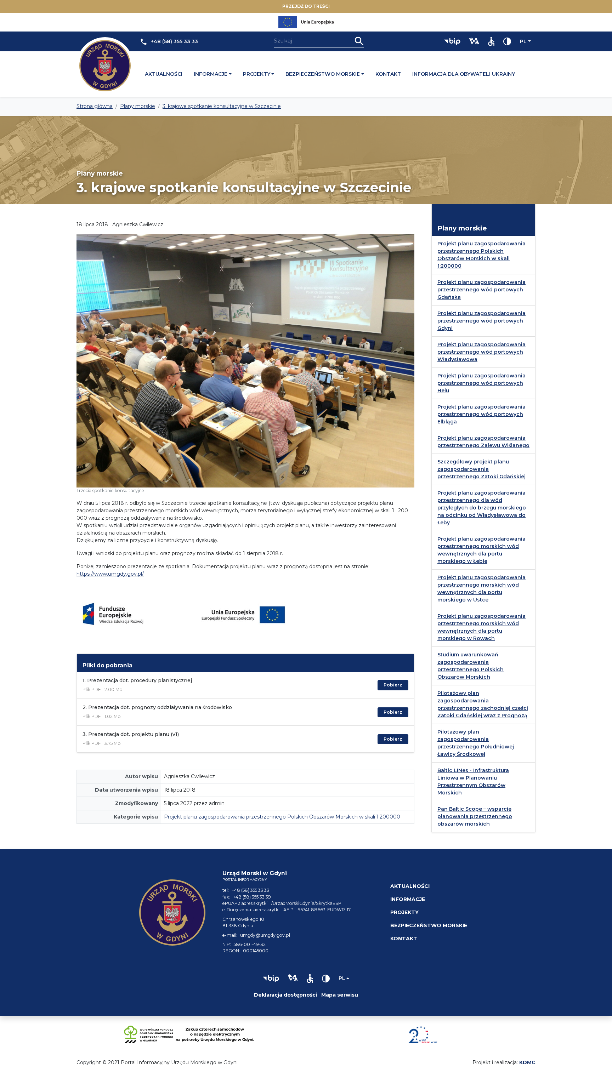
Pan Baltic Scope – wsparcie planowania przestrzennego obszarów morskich (474, 816)
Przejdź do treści (306, 6)
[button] (452, 41)
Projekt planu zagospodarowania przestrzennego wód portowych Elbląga (481, 414)
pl (523, 41)
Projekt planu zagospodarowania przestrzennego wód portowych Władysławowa (481, 352)
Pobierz (393, 685)
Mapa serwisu (339, 995)
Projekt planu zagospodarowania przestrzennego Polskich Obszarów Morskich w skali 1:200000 (282, 817)
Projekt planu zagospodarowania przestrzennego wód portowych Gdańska (481, 289)
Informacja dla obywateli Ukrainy (463, 74)
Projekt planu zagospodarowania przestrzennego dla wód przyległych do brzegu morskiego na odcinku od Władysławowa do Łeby (481, 508)
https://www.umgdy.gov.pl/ (110, 574)
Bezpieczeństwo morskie (322, 74)
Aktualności (163, 74)
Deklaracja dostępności (285, 995)
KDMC (527, 1062)
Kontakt (388, 74)
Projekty (256, 74)
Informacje (210, 74)
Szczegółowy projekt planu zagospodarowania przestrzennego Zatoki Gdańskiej (481, 469)
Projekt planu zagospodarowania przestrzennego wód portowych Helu (481, 383)
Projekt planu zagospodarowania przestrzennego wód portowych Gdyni (481, 320)
